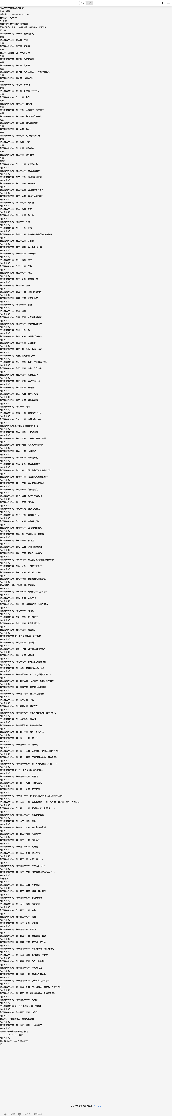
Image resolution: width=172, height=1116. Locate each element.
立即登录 (97, 1106)
